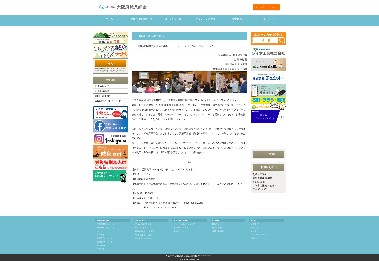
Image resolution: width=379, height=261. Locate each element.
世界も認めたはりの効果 (145, 231)
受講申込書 (159, 184)
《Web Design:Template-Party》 (189, 259)
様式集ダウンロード (105, 242)
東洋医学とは (140, 228)
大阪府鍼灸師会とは (141, 20)
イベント (100, 231)
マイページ (269, 20)
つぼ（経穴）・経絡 (143, 235)
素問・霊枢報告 (103, 96)
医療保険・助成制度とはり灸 (146, 238)
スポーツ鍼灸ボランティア (184, 224)
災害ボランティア (181, 231)
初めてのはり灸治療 (143, 224)
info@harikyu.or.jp (193, 202)
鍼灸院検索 (101, 245)
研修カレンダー (103, 86)
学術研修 (237, 20)
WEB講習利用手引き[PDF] (109, 100)
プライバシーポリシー (259, 235)
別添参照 (150, 179)
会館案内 (100, 249)
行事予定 (100, 235)
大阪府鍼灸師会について (106, 224)
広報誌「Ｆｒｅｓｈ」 (105, 238)
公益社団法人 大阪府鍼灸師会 (186, 256)
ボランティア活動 (205, 20)
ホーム (109, 20)
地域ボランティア (181, 228)
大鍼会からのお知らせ (105, 228)
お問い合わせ (267, 7)
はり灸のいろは (173, 20)
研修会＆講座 (102, 91)
